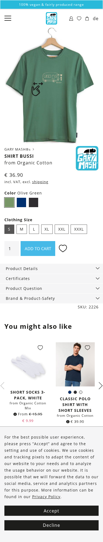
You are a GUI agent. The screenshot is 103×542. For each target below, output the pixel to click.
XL (46, 229)
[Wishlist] (79, 18)
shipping (40, 182)
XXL (61, 229)
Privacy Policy (46, 496)
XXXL (79, 229)
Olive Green (11, 203)
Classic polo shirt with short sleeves (75, 404)
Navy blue (23, 203)
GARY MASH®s (18, 149)
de (96, 18)
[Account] (71, 18)
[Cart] (87, 18)
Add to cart (38, 248)
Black (33, 202)
